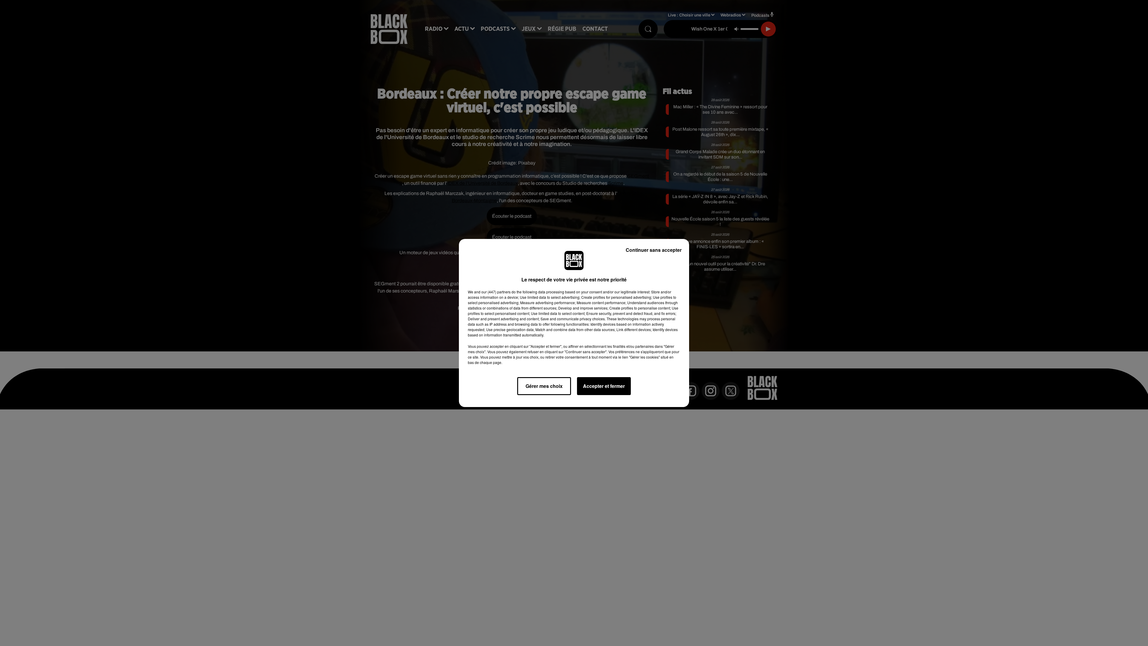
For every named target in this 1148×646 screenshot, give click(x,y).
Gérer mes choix (544, 386)
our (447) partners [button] (496, 291)
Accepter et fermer (604, 386)
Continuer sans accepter (654, 249)
